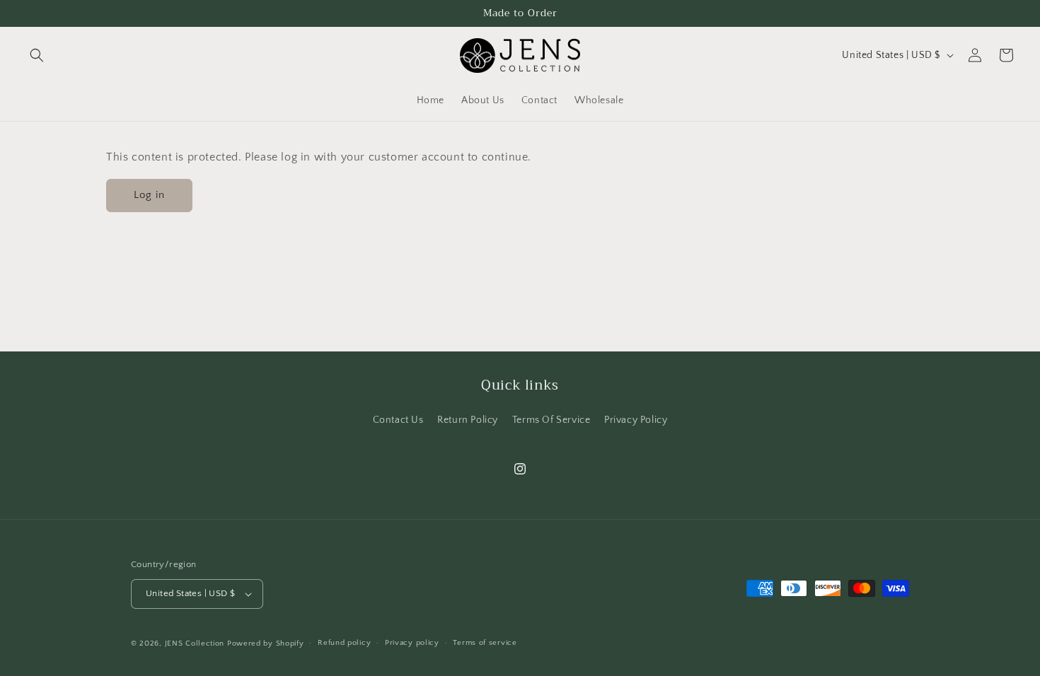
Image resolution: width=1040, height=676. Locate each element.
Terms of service (484, 643)
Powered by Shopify (265, 643)
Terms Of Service (551, 420)
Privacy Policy (635, 420)
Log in (149, 195)
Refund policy (344, 643)
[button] (36, 55)
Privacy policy (412, 643)
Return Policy (467, 420)
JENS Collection (195, 643)
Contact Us (398, 420)
